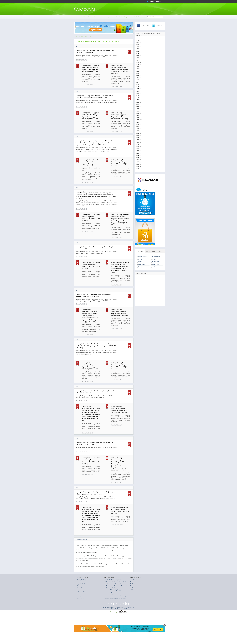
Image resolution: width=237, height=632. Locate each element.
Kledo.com (133, 584)
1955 (137, 55)
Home (75, 17)
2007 (137, 162)
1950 (137, 44)
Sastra (78, 590)
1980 (137, 102)
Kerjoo (132, 586)
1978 (137, 98)
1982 (137, 106)
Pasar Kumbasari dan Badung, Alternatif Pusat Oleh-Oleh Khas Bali (121, 584)
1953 (137, 51)
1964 (137, 75)
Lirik (134, 17)
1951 (137, 47)
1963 (137, 73)
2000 (137, 146)
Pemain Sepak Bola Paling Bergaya (113, 590)
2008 (137, 164)
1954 (137, 53)
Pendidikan (80, 582)
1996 (137, 137)
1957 (137, 60)
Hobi (153, 267)
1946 (137, 40)
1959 (137, 64)
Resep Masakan (110, 17)
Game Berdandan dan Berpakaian (113, 580)
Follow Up (151, 1)
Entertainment (80, 598)
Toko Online (133, 580)
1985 (137, 113)
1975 (137, 91)
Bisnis (140, 259)
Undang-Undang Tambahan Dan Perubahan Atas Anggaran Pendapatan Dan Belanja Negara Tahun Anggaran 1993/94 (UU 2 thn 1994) (96, 346)
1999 (137, 144)
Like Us (159, 1)
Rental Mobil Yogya (109, 594)
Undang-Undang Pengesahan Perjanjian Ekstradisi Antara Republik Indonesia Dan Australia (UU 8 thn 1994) (120, 70)
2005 (137, 157)
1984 (137, 111)
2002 (137, 151)
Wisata (154, 259)
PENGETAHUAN (150, 251)
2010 (137, 168)
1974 (137, 89)
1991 (137, 126)
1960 (137, 67)
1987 (137, 117)
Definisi (85, 17)
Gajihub (132, 588)
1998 (137, 142)
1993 (137, 131)
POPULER (140, 251)
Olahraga (79, 596)
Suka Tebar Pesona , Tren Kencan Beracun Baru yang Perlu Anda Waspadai (123, 586)
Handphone (141, 264)
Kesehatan (101, 17)
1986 (137, 115)
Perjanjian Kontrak (81, 584)
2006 (137, 160)
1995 (137, 135)
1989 (137, 122)
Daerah (118, 17)
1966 (137, 80)
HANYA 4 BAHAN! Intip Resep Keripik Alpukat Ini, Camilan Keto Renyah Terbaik (124, 582)
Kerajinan (141, 267)
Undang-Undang (83, 36)
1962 (137, 71)
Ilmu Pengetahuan (126, 17)
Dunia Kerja (155, 264)
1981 (137, 104)
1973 (137, 86)
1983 (137, 109)
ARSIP (160, 251)
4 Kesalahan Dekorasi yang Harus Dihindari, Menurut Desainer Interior (122, 598)
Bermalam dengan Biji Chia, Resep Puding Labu (116, 592)
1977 (137, 95)
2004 (137, 155)
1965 (137, 78)
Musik (140, 261)
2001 (137, 149)
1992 (137, 129)
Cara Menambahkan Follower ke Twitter (114, 588)
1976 (137, 93)
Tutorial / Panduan (81, 588)
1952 (137, 49)
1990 (137, 124)
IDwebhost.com (134, 582)
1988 (137, 120)
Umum (78, 586)
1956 (137, 58)
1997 (137, 140)
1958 (137, 62)
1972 (137, 84)
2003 (137, 153)
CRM (131, 590)
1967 (137, 82)
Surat (80, 17)
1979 (137, 100)
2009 (137, 166)
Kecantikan (155, 261)
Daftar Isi (138, 17)
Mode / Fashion (92, 17)
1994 (91, 36)
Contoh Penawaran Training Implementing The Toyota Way (119, 596)
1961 (137, 69)
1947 (137, 42)
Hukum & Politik (81, 592)
